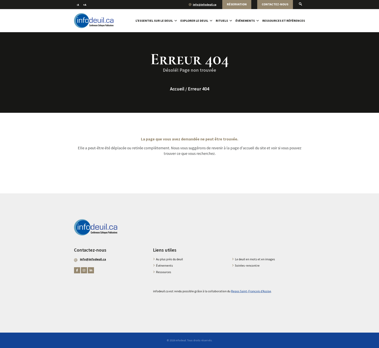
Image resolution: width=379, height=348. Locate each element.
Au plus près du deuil (169, 259)
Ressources (163, 272)
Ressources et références (283, 21)
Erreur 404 (198, 89)
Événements (245, 21)
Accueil (177, 89)
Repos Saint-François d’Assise (251, 291)
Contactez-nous (275, 4)
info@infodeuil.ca (204, 4)
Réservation (237, 4)
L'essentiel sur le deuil (154, 21)
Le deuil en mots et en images (255, 259)
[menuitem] (158, 20)
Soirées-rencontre (247, 265)
